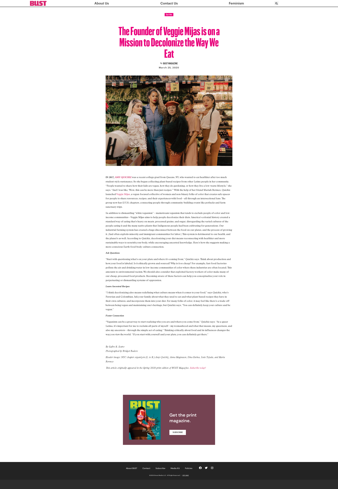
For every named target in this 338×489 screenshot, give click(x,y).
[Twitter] (206, 468)
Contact (146, 468)
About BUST (131, 468)
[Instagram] (212, 468)
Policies (188, 468)
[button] (276, 3)
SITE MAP (185, 475)
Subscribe (160, 468)
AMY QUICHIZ (123, 177)
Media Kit (175, 468)
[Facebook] (200, 468)
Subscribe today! (198, 367)
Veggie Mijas (123, 194)
